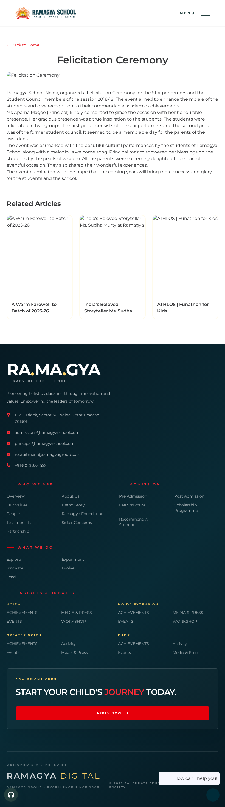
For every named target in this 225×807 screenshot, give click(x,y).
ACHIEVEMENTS (22, 612)
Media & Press (74, 652)
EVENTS (14, 621)
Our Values (17, 504)
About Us (71, 496)
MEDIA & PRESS (76, 612)
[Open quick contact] (11, 795)
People (13, 513)
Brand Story (73, 504)
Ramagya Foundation (82, 513)
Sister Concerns (77, 522)
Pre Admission (133, 496)
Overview (16, 496)
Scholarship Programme (186, 507)
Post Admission (189, 496)
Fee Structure (132, 504)
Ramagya (53, 776)
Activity (68, 643)
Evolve (68, 568)
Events (13, 652)
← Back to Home (23, 45)
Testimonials (19, 522)
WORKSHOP (73, 621)
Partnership (18, 531)
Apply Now (109, 713)
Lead (11, 576)
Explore (14, 559)
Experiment (73, 559)
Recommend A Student (133, 522)
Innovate (15, 568)
